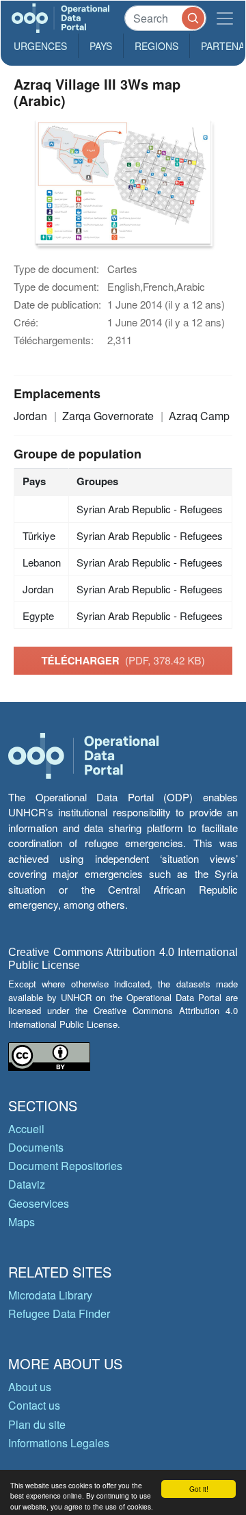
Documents (36, 1147)
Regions (156, 46)
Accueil (26, 1129)
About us (29, 1387)
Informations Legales (58, 1443)
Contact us (34, 1405)
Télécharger (122, 660)
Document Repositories (65, 1166)
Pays (101, 46)
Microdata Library (50, 1295)
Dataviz (26, 1184)
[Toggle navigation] (224, 18)
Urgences (40, 46)
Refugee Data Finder (59, 1313)
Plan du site (37, 1424)
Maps (21, 1222)
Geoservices (38, 1203)
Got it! (198, 1489)
